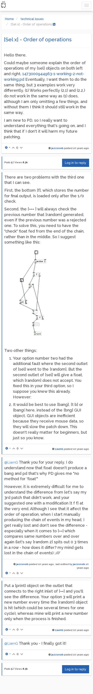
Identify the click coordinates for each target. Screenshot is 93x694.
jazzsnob (57, 148)
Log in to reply (75, 163)
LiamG (59, 448)
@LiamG (11, 462)
